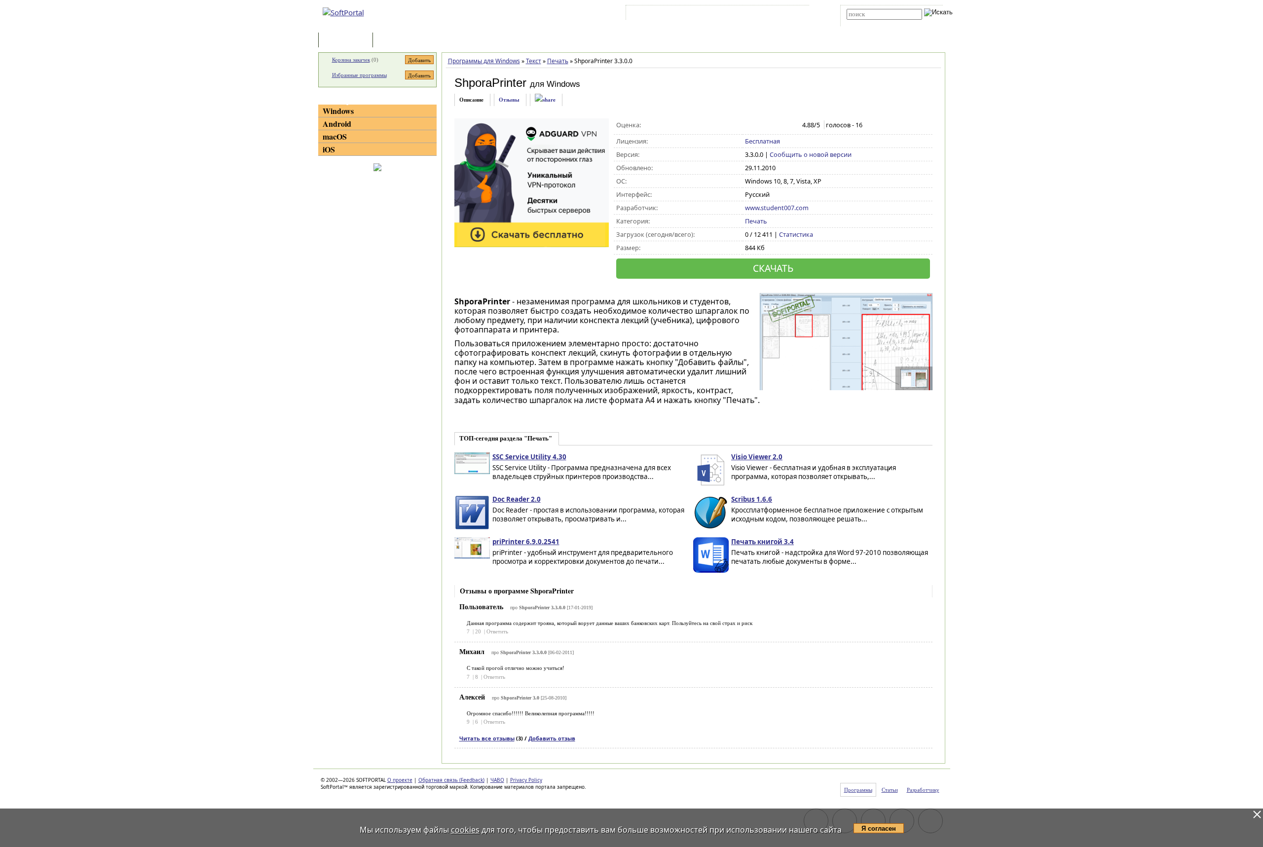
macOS (335, 136)
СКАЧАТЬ (773, 268)
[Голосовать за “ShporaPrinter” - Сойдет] (771, 125)
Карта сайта (764, 14)
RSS (794, 14)
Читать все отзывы (487, 738)
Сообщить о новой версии (811, 154)
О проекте (399, 779)
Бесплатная (762, 141)
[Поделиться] (545, 100)
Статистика (796, 234)
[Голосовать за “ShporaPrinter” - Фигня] (750, 125)
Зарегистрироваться (714, 14)
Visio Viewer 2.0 (756, 456)
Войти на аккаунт (657, 14)
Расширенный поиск (874, 23)
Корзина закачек (351, 60)
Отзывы (509, 100)
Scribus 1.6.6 (751, 499)
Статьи (396, 40)
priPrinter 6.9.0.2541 (525, 541)
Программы (348, 40)
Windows (338, 110)
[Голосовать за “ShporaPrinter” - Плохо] (760, 125)
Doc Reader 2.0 (516, 499)
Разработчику (923, 790)
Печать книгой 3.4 (762, 541)
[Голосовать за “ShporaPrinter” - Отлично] (791, 125)
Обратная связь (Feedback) (451, 779)
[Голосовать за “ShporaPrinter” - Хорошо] (781, 125)
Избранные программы (359, 75)
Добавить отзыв (551, 738)
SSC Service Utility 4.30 (529, 456)
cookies (465, 829)
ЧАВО (497, 779)
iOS (329, 149)
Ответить (497, 631)
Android (337, 123)
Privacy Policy (526, 779)
